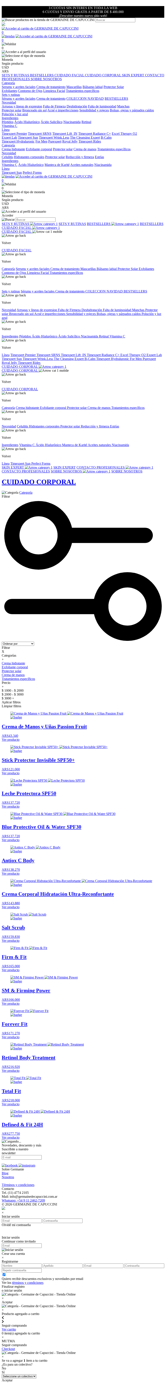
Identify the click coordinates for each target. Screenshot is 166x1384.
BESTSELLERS (42, 75)
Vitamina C (9, 126)
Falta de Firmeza (54, 106)
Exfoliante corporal (39, 149)
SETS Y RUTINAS (16, 75)
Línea (6, 355)
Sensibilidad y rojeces (94, 110)
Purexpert (54, 141)
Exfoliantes (9, 91)
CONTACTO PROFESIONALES (101, 467)
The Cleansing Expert (85, 137)
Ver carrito (9, 1329)
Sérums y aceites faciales (18, 98)
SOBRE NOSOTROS (46, 79)
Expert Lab (9, 137)
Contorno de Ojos (30, 91)
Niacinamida (72, 122)
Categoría (8, 269)
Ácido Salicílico (51, 122)
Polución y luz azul (15, 114)
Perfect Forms (32, 172)
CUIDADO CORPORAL (103, 75)
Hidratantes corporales (29, 157)
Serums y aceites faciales (18, 87)
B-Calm (106, 137)
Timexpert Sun (28, 137)
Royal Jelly (70, 141)
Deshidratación (77, 106)
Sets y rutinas (11, 291)
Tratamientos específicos (82, 91)
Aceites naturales (81, 165)
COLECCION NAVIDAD (85, 98)
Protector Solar (114, 87)
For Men (41, 141)
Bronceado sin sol (34, 110)
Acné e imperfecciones (62, 110)
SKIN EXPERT (133, 75)
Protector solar (11, 110)
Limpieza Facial (54, 91)
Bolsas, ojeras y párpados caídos (132, 110)
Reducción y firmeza (80, 157)
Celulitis (7, 157)
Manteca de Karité (57, 165)
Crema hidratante (13, 149)
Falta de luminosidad (102, 106)
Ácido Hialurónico (27, 122)
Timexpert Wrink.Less (54, 137)
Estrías (99, 157)
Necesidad (9, 310)
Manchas (123, 106)
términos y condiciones (27, 1282)
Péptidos (7, 122)
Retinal (86, 122)
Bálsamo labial (93, 87)
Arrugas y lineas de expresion (22, 106)
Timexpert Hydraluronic (18, 141)
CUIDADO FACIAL (69, 75)
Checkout (8, 1349)
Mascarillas (74, 87)
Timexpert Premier (14, 133)
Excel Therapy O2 (124, 133)
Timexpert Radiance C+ (94, 133)
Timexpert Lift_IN (64, 133)
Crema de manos (84, 149)
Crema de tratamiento (50, 87)
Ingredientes (10, 336)
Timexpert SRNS (39, 133)
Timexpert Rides (89, 141)
